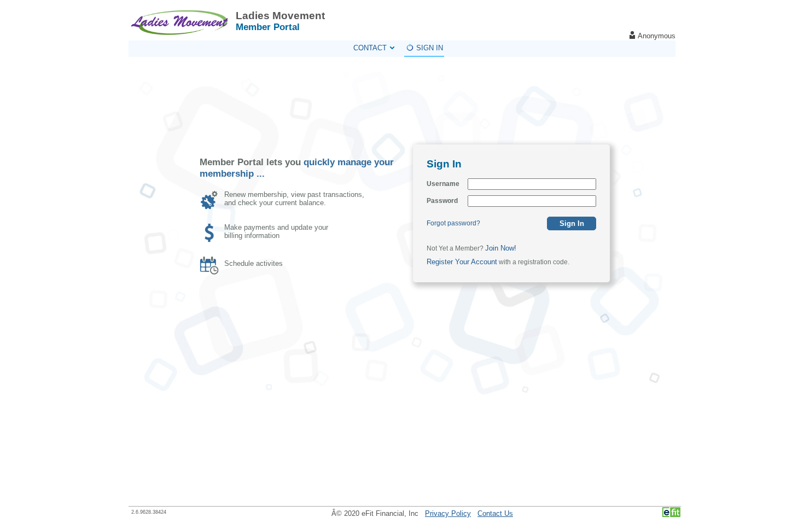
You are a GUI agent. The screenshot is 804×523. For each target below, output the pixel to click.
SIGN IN (429, 48)
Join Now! (500, 248)
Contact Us (495, 513)
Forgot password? (453, 223)
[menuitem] (373, 48)
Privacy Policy (448, 513)
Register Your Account (462, 262)
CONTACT (370, 48)
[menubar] (398, 48)
